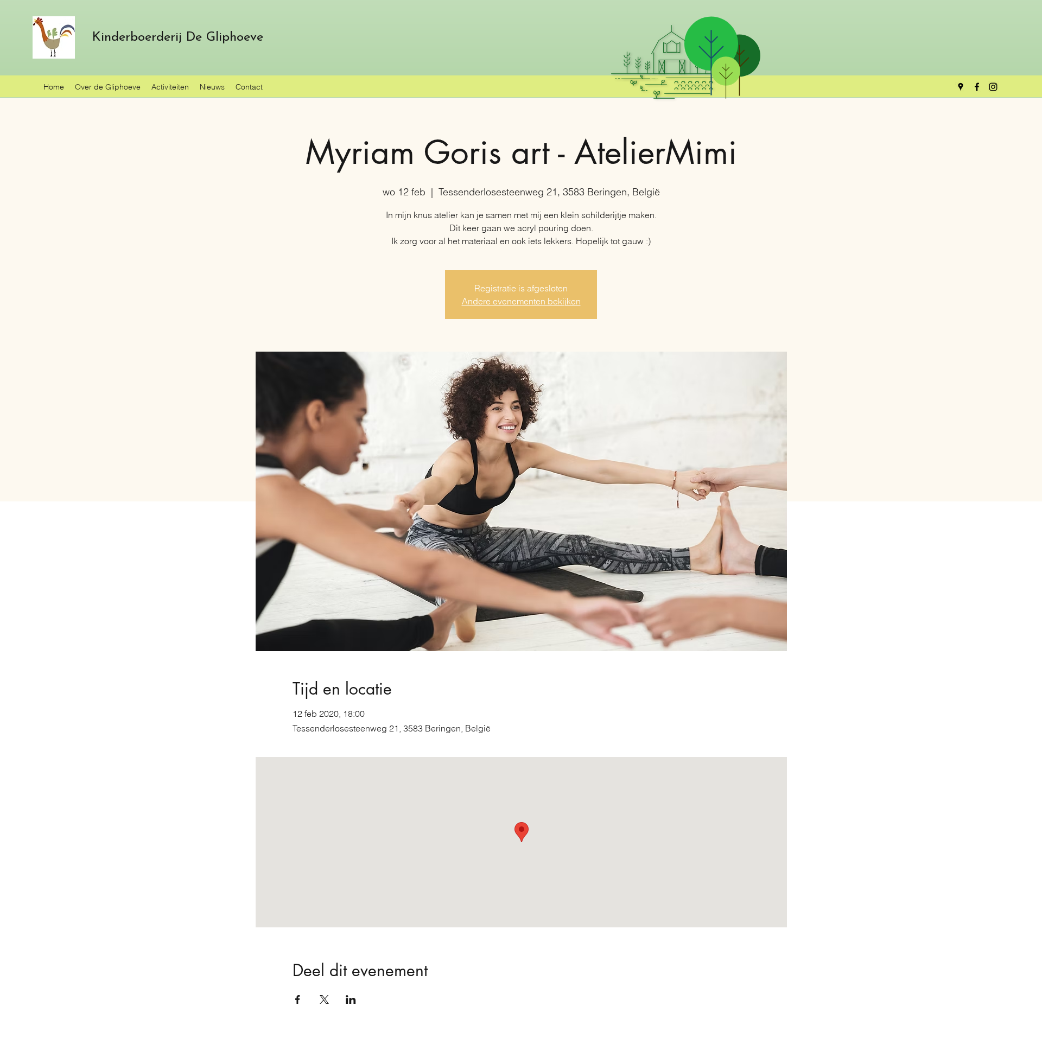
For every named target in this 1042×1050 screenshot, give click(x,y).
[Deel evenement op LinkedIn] (351, 999)
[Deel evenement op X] (324, 999)
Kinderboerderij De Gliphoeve (177, 37)
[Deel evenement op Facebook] (298, 999)
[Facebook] (976, 86)
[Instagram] (993, 86)
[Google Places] (960, 86)
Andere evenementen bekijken (521, 301)
